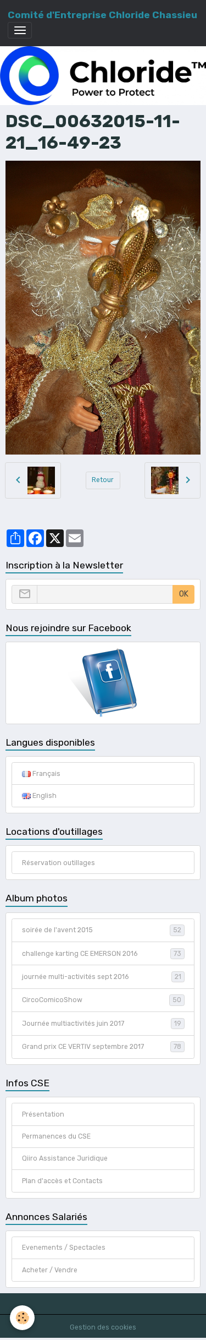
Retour (103, 480)
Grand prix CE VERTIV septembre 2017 (101, 1047)
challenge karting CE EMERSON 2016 (101, 954)
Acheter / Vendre (49, 1270)
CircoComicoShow (101, 1000)
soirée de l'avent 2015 (101, 930)
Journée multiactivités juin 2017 (101, 1023)
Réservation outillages (58, 863)
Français (45, 774)
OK (183, 594)
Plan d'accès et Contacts (62, 1181)
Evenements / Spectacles (63, 1247)
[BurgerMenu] (20, 30)
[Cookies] (22, 1317)
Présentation (43, 1114)
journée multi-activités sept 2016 (101, 977)
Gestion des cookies (103, 1327)
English (44, 796)
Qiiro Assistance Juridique (65, 1158)
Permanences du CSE (56, 1136)
